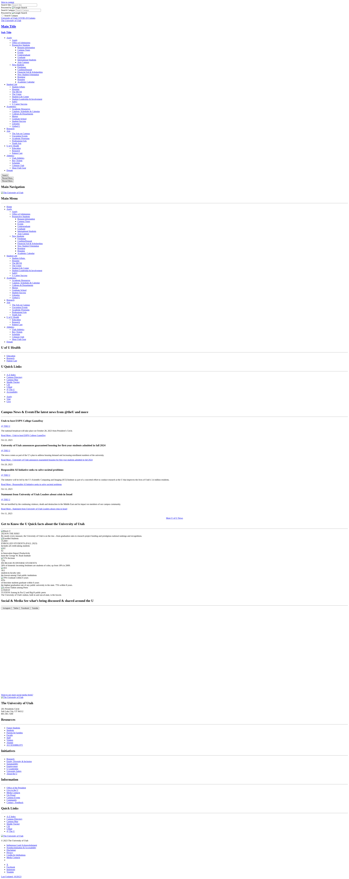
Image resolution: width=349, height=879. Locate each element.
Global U (16, 126)
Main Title (8, 26)
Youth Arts (16, 143)
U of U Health (13, 146)
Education (16, 148)
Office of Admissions (21, 42)
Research (10, 128)
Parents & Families (15, 733)
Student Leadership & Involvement (27, 99)
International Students (26, 60)
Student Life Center (20, 97)
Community (12, 800)
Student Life (12, 84)
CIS (8, 384)
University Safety (14, 771)
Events (20, 52)
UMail (9, 387)
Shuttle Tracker (13, 382)
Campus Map (12, 380)
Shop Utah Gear (19, 168)
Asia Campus (23, 62)
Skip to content (7, 2)
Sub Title (6, 32)
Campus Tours (23, 50)
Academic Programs (20, 138)
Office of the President (16, 788)
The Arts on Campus (21, 133)
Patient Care (17, 153)
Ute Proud (11, 795)
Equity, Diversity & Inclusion (19, 761)
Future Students (13, 728)
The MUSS (17, 92)
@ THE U (5, 426)
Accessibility (12, 392)
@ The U (11, 389)
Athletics (10, 155)
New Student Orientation (28, 74)
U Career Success (19, 104)
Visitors (10, 740)
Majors (15, 116)
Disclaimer (11, 850)
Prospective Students (21, 45)
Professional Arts (19, 141)
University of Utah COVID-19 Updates (18, 18)
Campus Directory (14, 377)
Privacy (10, 852)
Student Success (19, 121)
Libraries (16, 124)
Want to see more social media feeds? (17, 695)
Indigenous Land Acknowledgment (22, 845)
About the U (12, 774)
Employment (12, 766)
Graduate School (19, 119)
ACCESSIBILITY (15, 745)
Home (9, 207)
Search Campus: (8, 10)
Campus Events (13, 797)
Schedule (16, 163)
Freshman (21, 67)
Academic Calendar (25, 82)
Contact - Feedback (15, 802)
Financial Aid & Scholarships (30, 72)
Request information (26, 47)
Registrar (21, 77)
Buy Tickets (17, 160)
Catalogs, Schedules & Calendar (26, 111)
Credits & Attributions (16, 855)
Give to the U (12, 790)
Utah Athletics (18, 158)
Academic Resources (21, 109)
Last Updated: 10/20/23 (11, 876)
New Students (18, 65)
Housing (21, 79)
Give (9, 401)
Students (10, 730)
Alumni (10, 742)
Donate (10, 170)
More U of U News (174, 518)
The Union (16, 94)
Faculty (10, 735)
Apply (9, 38)
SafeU (14, 101)
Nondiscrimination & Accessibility (21, 848)
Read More (23, 435)
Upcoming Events (20, 136)
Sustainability (12, 764)
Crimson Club (18, 165)
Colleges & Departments (22, 114)
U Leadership (12, 769)
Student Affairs (18, 87)
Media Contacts (13, 793)
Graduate (21, 57)
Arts (8, 131)
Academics (11, 106)
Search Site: (6, 5)
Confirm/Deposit (24, 70)
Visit (8, 399)
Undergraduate (23, 55)
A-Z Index (11, 375)
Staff (9, 738)
